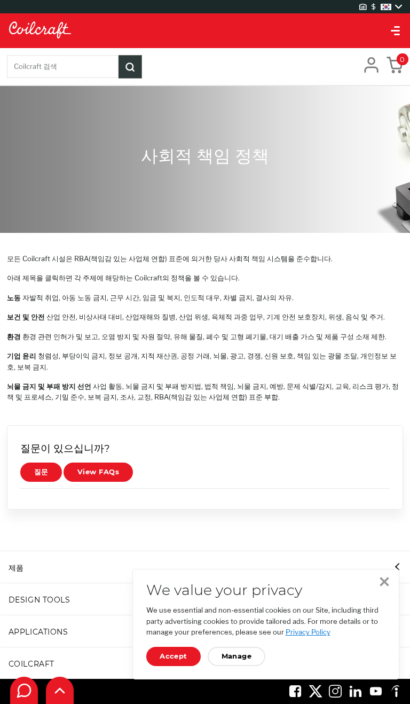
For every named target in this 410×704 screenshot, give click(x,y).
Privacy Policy (308, 632)
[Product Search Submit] (130, 67)
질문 (41, 472)
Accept (173, 656)
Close (384, 582)
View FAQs (98, 472)
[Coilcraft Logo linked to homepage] (205, 30)
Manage (237, 656)
